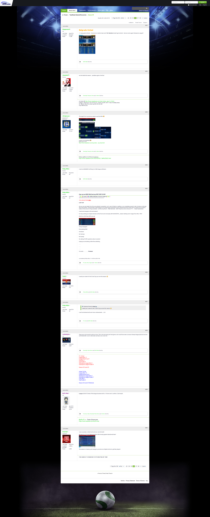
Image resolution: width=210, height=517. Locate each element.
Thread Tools (138, 22)
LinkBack (131, 22)
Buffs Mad (85, 61)
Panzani (89, 95)
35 (133, 18)
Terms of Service (140, 480)
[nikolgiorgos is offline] (66, 124)
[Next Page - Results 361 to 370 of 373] (142, 18)
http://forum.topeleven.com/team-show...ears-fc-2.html (99, 101)
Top (147, 480)
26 (128, 18)
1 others (96, 262)
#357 (146, 301)
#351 (146, 25)
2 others (97, 95)
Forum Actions (92, 10)
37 (137, 18)
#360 (146, 427)
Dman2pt (85, 95)
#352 (146, 71)
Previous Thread (102, 473)
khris (93, 95)
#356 (146, 272)
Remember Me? (193, 5)
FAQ (107, 10)
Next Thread (109, 473)
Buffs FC (82, 419)
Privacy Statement (130, 480)
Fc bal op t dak (86, 413)
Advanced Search (143, 10)
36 (135, 18)
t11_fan (84, 262)
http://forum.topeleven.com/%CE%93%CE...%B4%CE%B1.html (95, 158)
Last (145, 18)
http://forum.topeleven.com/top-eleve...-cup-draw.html (92, 142)
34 (130, 18)
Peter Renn (90, 350)
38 (140, 18)
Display (144, 22)
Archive (123, 480)
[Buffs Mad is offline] (66, 400)
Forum (64, 10)
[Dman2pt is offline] (66, 439)
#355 (146, 188)
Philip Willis (85, 292)
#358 (146, 330)
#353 (146, 112)
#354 (146, 165)
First (123, 18)
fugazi (90, 262)
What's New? (72, 10)
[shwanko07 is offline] (66, 82)
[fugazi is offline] (66, 282)
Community (82, 10)
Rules (111, 10)
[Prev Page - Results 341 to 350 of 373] (125, 18)
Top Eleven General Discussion (77, 15)
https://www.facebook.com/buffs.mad (89, 421)
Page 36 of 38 (116, 18)
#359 (146, 389)
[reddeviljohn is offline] (66, 340)
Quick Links (101, 10)
